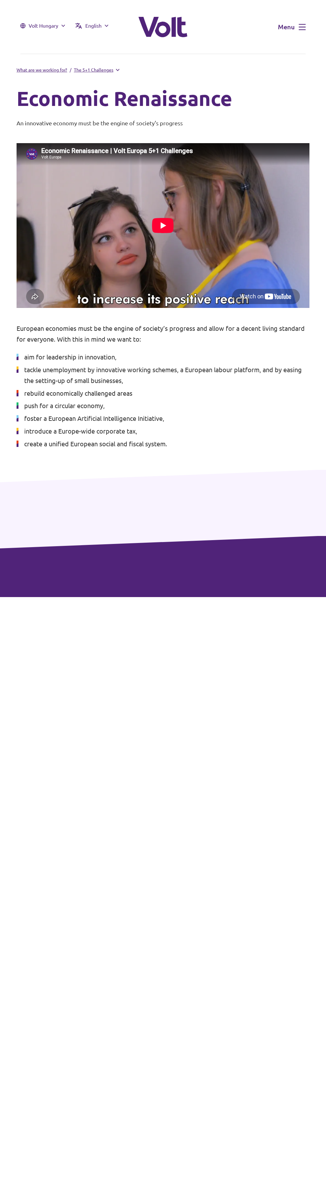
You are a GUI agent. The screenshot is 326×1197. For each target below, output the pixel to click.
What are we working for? (42, 70)
